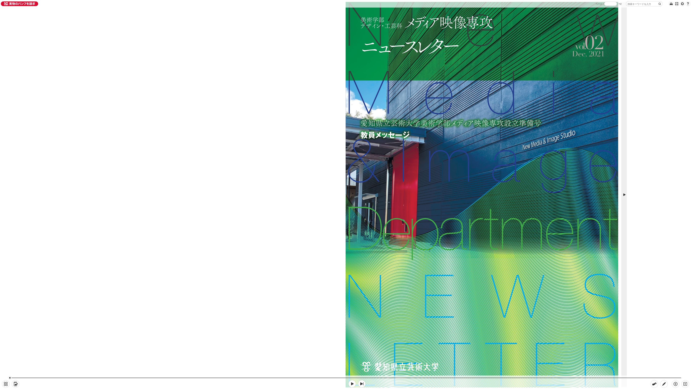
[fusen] (654, 384)
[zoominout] (675, 384)
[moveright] (352, 384)
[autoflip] (685, 384)
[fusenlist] (15, 384)
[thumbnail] (6, 384)
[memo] (664, 384)
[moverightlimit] (362, 384)
